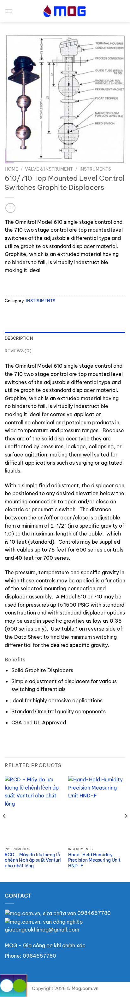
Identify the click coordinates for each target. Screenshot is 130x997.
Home (11, 169)
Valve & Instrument (49, 169)
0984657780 (93, 913)
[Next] (125, 828)
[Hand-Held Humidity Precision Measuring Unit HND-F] (96, 810)
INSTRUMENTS (95, 169)
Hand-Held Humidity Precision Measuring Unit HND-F (94, 860)
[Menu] (8, 11)
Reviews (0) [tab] (18, 350)
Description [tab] (19, 338)
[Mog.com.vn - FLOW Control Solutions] (65, 11)
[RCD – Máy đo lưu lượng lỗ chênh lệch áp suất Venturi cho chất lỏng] (33, 810)
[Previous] (4, 828)
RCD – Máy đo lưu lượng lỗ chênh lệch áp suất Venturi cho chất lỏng (33, 860)
